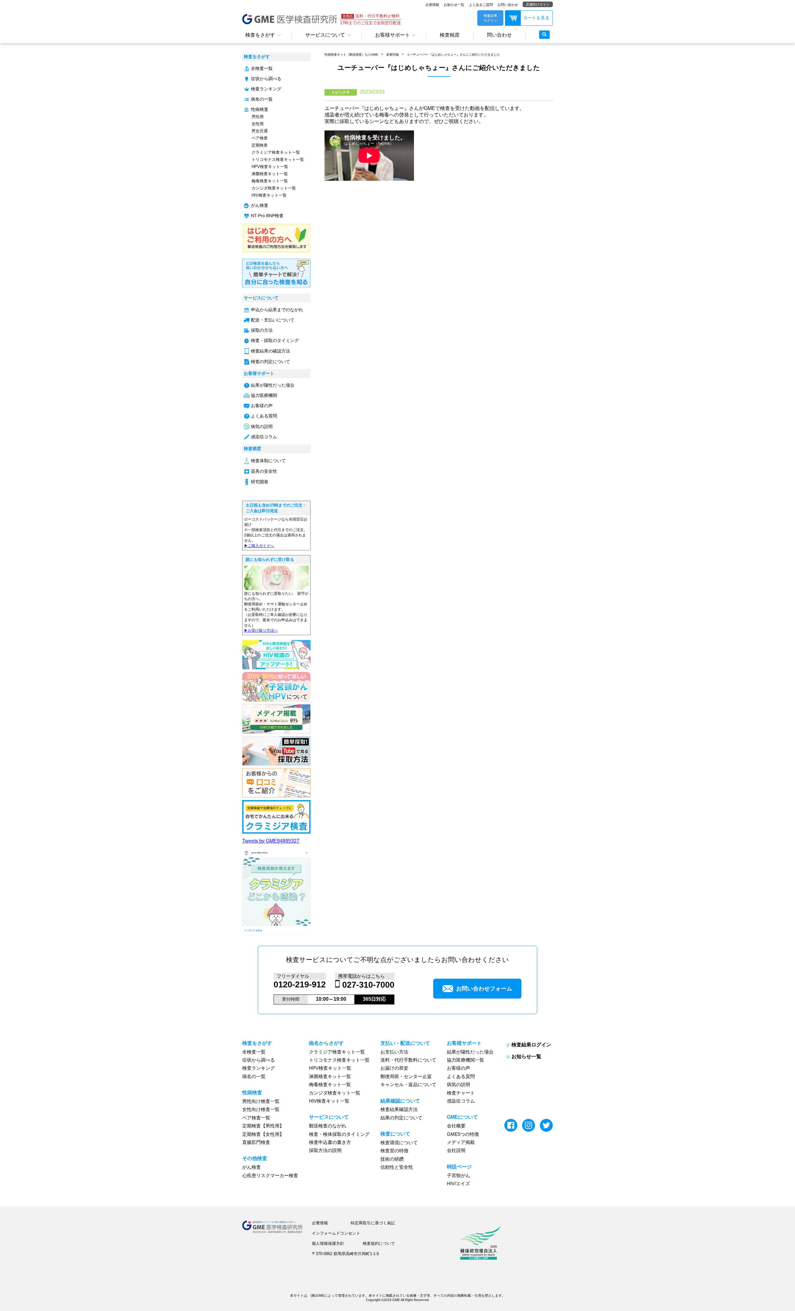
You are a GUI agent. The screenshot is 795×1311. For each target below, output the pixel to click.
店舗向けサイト (538, 4)
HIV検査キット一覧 (269, 195)
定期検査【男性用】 (263, 1125)
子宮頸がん (458, 1175)
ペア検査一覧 (256, 1117)
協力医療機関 (264, 395)
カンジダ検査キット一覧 (274, 188)
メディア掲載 (461, 1142)
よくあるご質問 (481, 5)
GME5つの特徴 (463, 1134)
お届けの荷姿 (394, 1068)
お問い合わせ (507, 5)
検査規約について (379, 1243)
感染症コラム (264, 437)
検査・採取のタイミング (275, 340)
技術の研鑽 (392, 1159)
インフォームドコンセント (336, 1233)
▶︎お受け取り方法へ (261, 630)
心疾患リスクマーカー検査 (270, 1175)
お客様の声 (262, 405)
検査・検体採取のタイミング (339, 1134)
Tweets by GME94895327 (270, 841)
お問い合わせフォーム (484, 989)
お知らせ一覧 (454, 5)
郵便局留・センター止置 (406, 1076)
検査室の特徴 (394, 1150)
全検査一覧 (262, 68)
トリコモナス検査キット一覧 (278, 159)
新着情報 (392, 54)
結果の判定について (401, 1117)
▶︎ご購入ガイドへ (259, 546)
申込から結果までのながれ (277, 309)
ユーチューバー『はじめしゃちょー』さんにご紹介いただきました (453, 54)
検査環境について (399, 1142)
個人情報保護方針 (328, 1243)
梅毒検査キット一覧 (270, 181)
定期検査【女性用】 (263, 1134)
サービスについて (325, 35)
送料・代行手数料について (408, 1060)
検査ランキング (266, 89)
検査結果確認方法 (399, 1109)
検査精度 (450, 35)
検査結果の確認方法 (270, 351)
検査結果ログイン (531, 1044)
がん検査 (259, 205)
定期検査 (260, 145)
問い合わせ (499, 35)
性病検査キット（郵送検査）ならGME (351, 54)
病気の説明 (262, 426)
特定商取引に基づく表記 (373, 1223)
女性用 (258, 123)
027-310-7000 (368, 985)
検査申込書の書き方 (330, 1142)
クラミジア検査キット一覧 (276, 152)
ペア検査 (260, 138)
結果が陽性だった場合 (272, 385)
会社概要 (456, 1125)
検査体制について (268, 460)
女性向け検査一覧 (260, 1109)
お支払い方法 (394, 1051)
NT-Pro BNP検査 (267, 215)
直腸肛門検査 (256, 1142)
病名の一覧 (262, 99)
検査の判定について (270, 361)
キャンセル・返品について (408, 1084)
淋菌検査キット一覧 (270, 173)
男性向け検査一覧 (260, 1101)
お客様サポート (392, 35)
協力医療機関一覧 (465, 1060)
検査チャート (461, 1092)
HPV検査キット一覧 (270, 166)
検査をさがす (260, 35)
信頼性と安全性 (396, 1167)
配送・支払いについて (272, 320)
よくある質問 (264, 416)
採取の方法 (262, 330)
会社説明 (456, 1150)
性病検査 (259, 109)
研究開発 (259, 482)
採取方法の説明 (325, 1150)
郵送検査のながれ (327, 1125)
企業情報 (432, 5)
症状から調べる (266, 78)
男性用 (258, 116)
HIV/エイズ (458, 1183)
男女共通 (260, 131)
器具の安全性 (264, 471)
